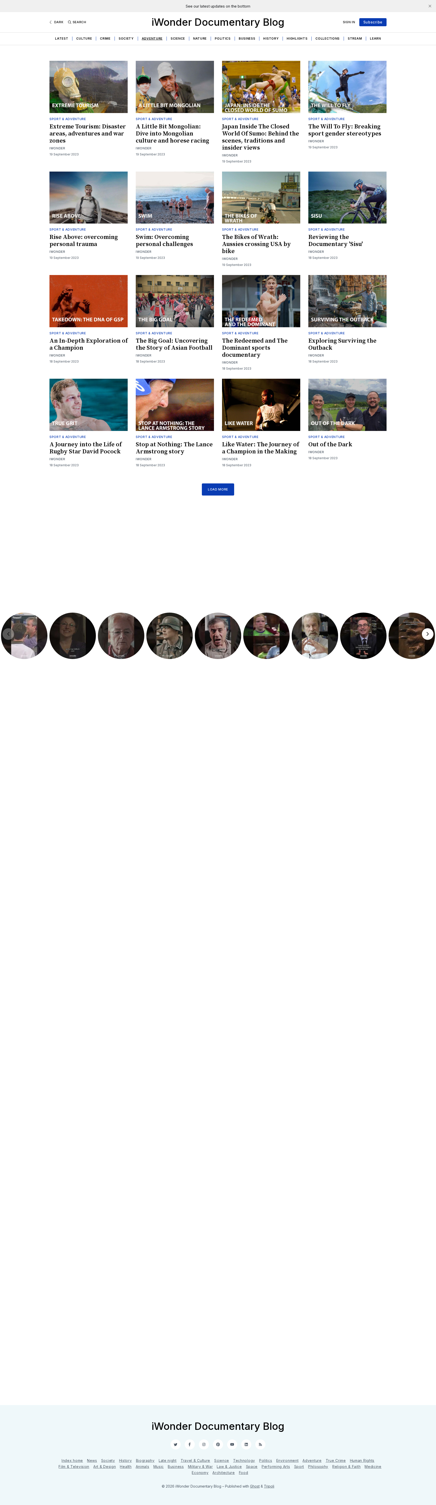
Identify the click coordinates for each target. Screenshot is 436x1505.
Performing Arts (276, 1466)
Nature (200, 38)
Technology (244, 1460)
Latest (61, 38)
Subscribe (373, 22)
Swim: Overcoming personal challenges (164, 240)
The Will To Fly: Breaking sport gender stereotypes (344, 130)
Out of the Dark (330, 444)
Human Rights (362, 1460)
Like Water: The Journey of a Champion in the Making (260, 448)
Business (247, 38)
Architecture (223, 1472)
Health (125, 1466)
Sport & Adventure (67, 119)
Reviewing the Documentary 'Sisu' (335, 240)
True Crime (336, 1460)
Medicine (373, 1466)
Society (126, 38)
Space (252, 1466)
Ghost (255, 1486)
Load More (218, 489)
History (271, 38)
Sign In (349, 22)
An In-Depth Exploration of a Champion (88, 344)
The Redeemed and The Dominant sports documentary (255, 348)
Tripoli (269, 1486)
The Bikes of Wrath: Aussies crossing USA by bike (256, 244)
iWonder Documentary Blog (218, 22)
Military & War (200, 1466)
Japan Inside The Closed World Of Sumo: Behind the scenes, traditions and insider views (260, 137)
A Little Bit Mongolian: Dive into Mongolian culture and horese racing (172, 134)
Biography (145, 1460)
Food (243, 1472)
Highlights (297, 38)
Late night (168, 1460)
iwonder (57, 148)
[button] (24, 636)
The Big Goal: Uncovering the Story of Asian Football (174, 344)
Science (178, 38)
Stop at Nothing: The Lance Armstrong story (174, 448)
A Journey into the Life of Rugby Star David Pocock (85, 448)
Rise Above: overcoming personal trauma (83, 240)
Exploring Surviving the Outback (342, 344)
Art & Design (104, 1466)
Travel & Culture (195, 1460)
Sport (299, 1466)
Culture (84, 38)
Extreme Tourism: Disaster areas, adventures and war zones (87, 134)
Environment (287, 1460)
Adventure (152, 38)
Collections (327, 38)
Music (158, 1466)
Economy (200, 1472)
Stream (355, 38)
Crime (105, 38)
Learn (375, 38)
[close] (430, 6)
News (92, 1460)
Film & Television (74, 1466)
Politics (223, 38)
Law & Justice (229, 1466)
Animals (142, 1466)
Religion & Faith (346, 1466)
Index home (72, 1460)
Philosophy (318, 1466)
